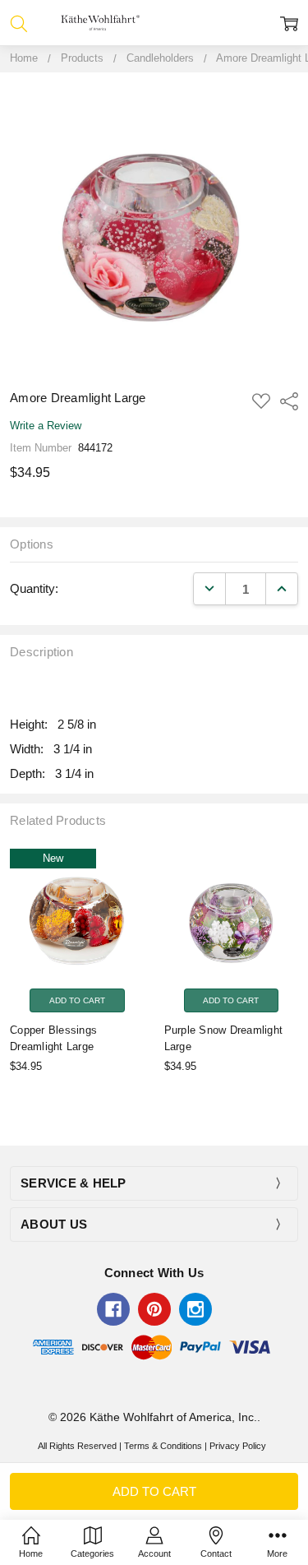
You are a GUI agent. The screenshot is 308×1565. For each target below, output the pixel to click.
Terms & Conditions (163, 1446)
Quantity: (34, 588)
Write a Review (45, 426)
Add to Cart (77, 999)
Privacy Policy (237, 1446)
